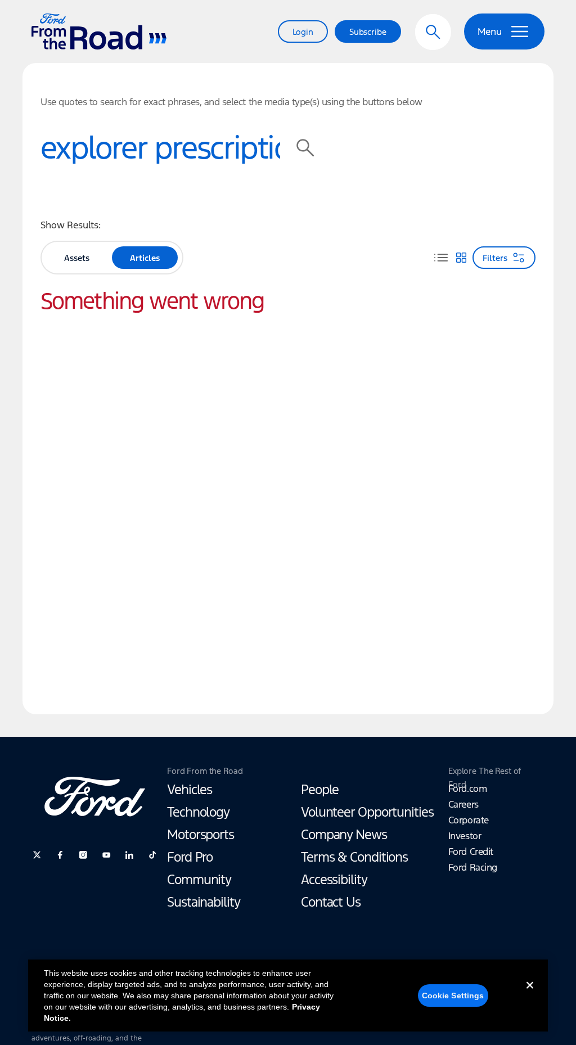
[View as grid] (461, 257)
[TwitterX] (37, 855)
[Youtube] (106, 855)
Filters (495, 258)
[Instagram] (83, 855)
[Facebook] (60, 855)
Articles (145, 258)
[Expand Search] (433, 32)
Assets (76, 258)
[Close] (530, 994)
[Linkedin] (129, 855)
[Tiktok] (152, 855)
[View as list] (441, 257)
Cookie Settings (453, 995)
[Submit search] (305, 148)
